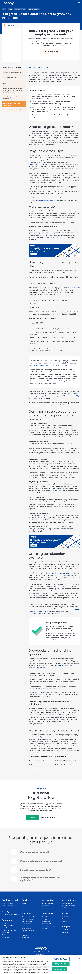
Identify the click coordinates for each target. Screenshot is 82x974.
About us (64, 919)
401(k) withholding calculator (64, 761)
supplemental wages (36, 164)
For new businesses (7, 925)
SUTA (68, 633)
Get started (32, 818)
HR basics (44, 919)
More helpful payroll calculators (13, 110)
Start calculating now (51, 51)
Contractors (5, 935)
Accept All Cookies (59, 969)
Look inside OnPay (47, 818)
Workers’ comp (26, 926)
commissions (57, 491)
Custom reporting (27, 933)
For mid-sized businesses (9, 930)
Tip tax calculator (60, 757)
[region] (41, 964)
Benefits (24, 908)
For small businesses (7, 928)
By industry (5, 923)
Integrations (25, 937)
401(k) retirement (27, 928)
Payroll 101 (44, 917)
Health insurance (26, 924)
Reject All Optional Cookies (60, 964)
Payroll (10, 9)
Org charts (25, 935)
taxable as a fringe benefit (61, 573)
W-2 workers (5, 932)
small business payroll (45, 200)
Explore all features (27, 940)
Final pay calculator (35, 765)
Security (44, 928)
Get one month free (7, 903)
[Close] (79, 958)
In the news (65, 916)
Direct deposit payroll (28, 917)
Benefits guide (46, 921)
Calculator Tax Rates (20, 9)
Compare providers (47, 908)
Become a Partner (67, 903)
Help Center (65, 930)
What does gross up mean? (12, 72)
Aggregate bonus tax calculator (39, 757)
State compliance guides (49, 926)
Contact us (65, 932)
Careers (64, 921)
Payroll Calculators (47, 924)
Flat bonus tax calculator (37, 761)
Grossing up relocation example (10, 98)
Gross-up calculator (35, 769)
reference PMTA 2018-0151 (52, 237)
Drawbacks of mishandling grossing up (12, 104)
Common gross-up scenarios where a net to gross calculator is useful (13, 90)
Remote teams (6, 937)
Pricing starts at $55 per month (10, 914)
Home (4, 9)
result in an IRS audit (37, 694)
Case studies (45, 906)
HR (22, 906)
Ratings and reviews (47, 903)
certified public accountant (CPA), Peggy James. (51, 365)
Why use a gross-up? (10, 77)
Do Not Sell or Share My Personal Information (60, 959)
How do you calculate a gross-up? (13, 83)
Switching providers (7, 906)
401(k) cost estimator (61, 765)
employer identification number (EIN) (66, 396)
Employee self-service (28, 931)
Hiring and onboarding (28, 919)
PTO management (27, 921)
